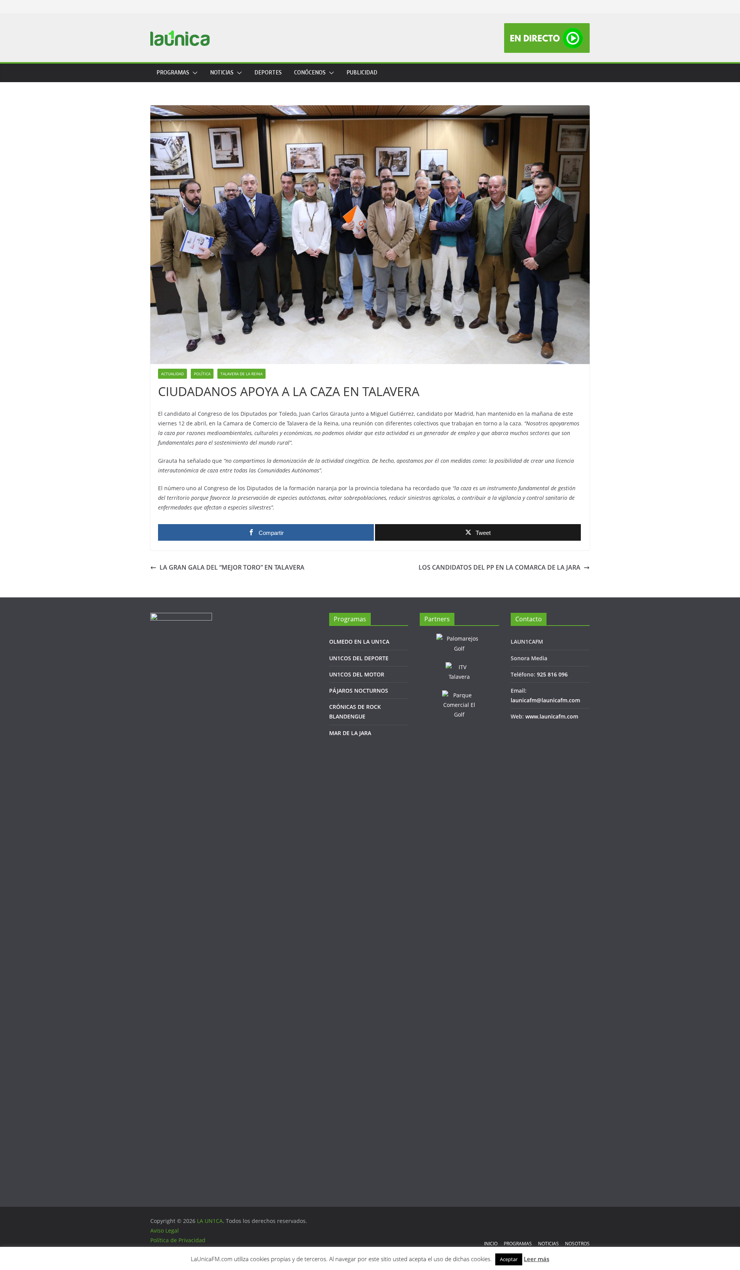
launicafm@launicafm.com (545, 700)
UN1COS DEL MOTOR (356, 674)
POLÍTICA (202, 373)
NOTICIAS (222, 72)
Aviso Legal (164, 1230)
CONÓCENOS (310, 72)
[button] (193, 72)
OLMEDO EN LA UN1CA (359, 641)
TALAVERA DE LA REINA (241, 373)
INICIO (491, 1243)
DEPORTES (268, 72)
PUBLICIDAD (361, 72)
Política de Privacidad (177, 1240)
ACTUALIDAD (172, 373)
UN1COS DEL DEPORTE (358, 658)
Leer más (536, 1259)
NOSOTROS (577, 1243)
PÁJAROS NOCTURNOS (358, 690)
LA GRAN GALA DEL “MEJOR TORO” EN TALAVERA (232, 567)
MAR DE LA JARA (350, 733)
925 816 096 (552, 674)
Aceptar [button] (509, 1259)
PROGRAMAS (172, 72)
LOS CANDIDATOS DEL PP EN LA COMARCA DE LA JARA (499, 567)
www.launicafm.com (551, 716)
